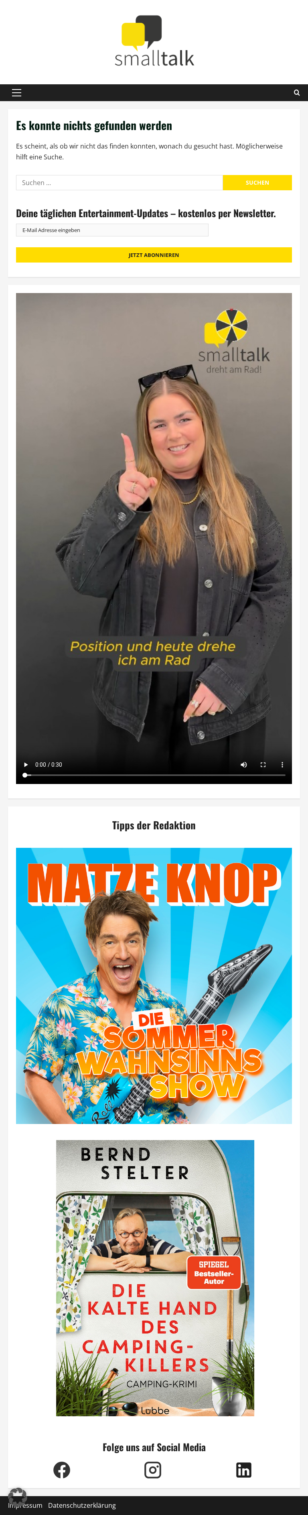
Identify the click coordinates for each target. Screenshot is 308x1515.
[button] (16, 92)
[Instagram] (152, 1470)
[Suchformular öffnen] (297, 92)
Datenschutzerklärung (82, 1505)
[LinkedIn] (243, 1470)
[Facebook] (61, 1470)
